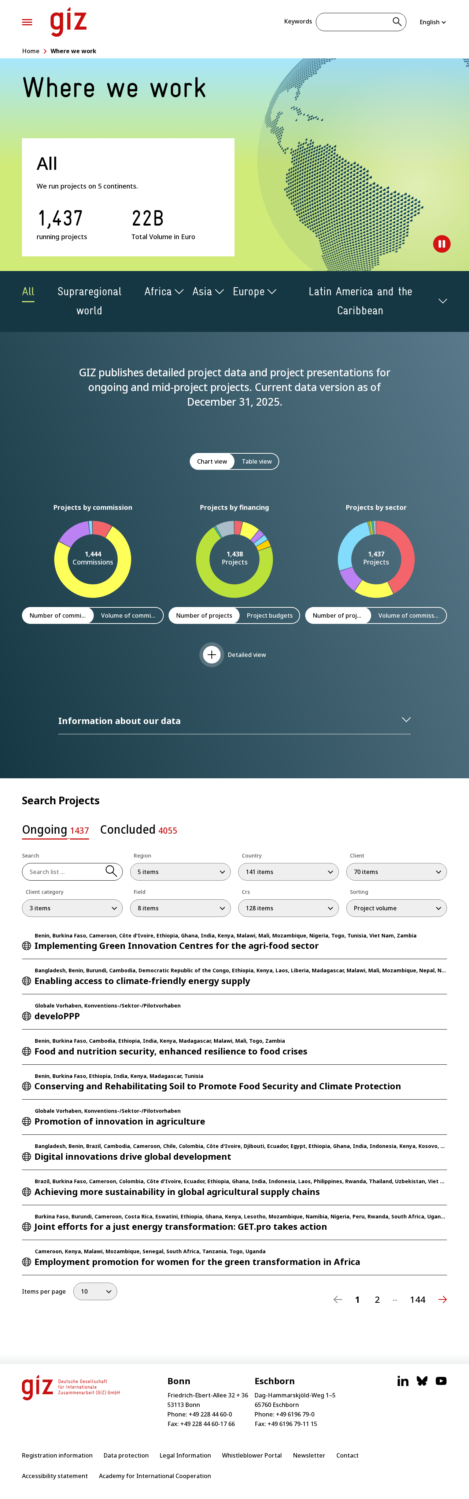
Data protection (126, 1455)
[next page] (442, 1299)
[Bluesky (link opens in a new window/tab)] (422, 1385)
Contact (347, 1455)
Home (31, 51)
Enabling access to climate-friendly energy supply (142, 981)
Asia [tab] (202, 291)
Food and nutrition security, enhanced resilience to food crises (170, 1051)
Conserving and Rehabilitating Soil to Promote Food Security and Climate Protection (217, 1086)
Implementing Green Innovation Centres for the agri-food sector (176, 945)
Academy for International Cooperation (155, 1476)
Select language (433, 22)
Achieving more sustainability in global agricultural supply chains (177, 1191)
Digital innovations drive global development (132, 1156)
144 (417, 1299)
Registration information (57, 1455)
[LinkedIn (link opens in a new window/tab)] (403, 1385)
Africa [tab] (158, 291)
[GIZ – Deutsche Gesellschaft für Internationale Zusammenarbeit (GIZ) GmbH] (68, 22)
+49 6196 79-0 (295, 1414)
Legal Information (185, 1455)
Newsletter (309, 1455)
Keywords (298, 21)
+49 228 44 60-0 (210, 1414)
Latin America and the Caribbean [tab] (360, 301)
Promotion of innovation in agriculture (119, 1121)
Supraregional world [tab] (90, 301)
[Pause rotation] (442, 244)
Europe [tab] (249, 291)
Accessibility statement (55, 1476)
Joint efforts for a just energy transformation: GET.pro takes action (180, 1226)
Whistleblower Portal (252, 1455)
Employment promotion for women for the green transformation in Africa (197, 1261)
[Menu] (27, 22)
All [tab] (28, 291)
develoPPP (57, 1016)
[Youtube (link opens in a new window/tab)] (441, 1385)
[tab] (55, 831)
